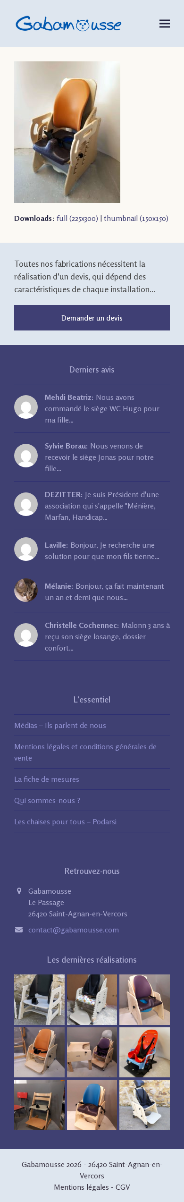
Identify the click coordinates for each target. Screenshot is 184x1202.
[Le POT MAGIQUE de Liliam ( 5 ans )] (144, 998)
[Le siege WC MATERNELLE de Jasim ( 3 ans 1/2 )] (92, 1104)
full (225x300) (77, 218)
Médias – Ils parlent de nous (60, 725)
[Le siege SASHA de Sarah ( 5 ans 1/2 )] (39, 1051)
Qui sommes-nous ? (47, 800)
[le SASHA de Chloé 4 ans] (144, 1104)
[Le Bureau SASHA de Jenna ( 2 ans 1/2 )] (92, 1051)
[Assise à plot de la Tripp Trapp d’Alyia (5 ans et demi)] (39, 1104)
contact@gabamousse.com (73, 929)
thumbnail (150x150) (136, 218)
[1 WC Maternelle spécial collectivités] (92, 998)
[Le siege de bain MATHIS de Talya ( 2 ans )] (144, 1051)
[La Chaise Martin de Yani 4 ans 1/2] (39, 998)
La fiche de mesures (46, 779)
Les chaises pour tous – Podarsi (65, 821)
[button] (164, 23)
